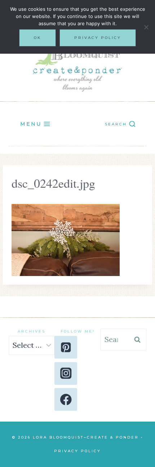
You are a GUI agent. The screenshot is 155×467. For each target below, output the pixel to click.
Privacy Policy (77, 451)
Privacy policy (97, 37)
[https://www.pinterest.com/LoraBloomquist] (65, 347)
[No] (146, 27)
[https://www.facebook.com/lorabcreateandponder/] (65, 399)
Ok (37, 37)
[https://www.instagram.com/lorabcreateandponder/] (65, 373)
